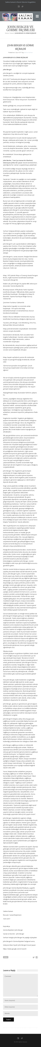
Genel (12, 33)
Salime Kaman (28, 52)
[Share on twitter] (34, 957)
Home (7, 33)
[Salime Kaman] (17, 17)
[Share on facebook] (37, 957)
